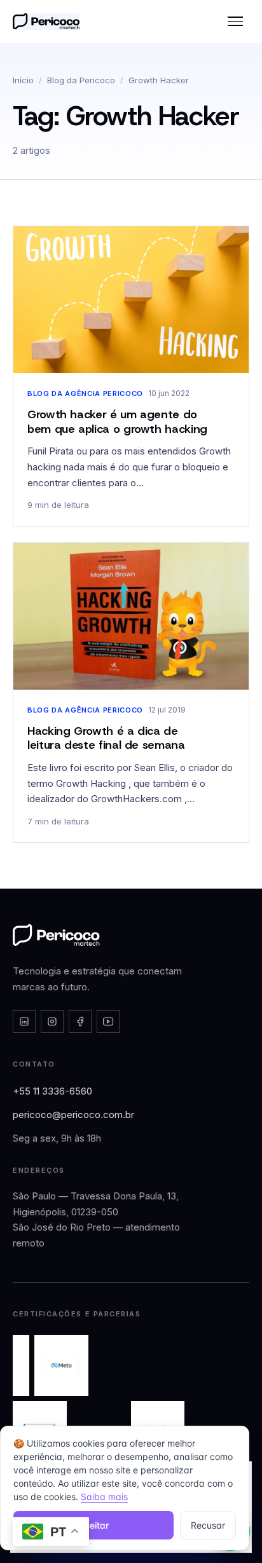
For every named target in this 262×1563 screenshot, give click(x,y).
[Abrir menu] (235, 22)
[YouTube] (108, 1021)
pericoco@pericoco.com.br (73, 1115)
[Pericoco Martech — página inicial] (56, 935)
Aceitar (93, 1525)
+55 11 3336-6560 (52, 1091)
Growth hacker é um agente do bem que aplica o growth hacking (117, 422)
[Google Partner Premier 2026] (21, 1365)
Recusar (208, 1525)
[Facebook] (80, 1021)
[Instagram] (52, 1021)
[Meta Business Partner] (61, 1365)
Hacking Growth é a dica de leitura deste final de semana (106, 738)
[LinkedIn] (24, 1021)
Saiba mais (104, 1496)
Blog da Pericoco (81, 80)
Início (23, 80)
